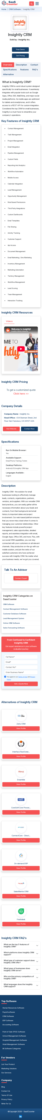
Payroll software (8, 1012)
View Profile (21, 728)
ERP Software (7, 1020)
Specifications (10, 69)
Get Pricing (20, 56)
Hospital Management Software (14, 1040)
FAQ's (35, 69)
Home (3, 9)
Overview (7, 65)
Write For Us (6, 1104)
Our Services (6, 1073)
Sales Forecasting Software (14, 628)
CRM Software (15, 9)
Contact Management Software (15, 609)
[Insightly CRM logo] (20, 23)
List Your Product (8, 1064)
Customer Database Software (14, 614)
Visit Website (11, 429)
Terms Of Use (6, 1095)
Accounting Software (10, 1025)
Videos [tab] (9, 321)
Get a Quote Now (21, 684)
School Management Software (14, 1036)
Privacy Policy (6, 1099)
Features (24, 69)
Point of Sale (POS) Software (13, 1032)
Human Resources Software (13, 1008)
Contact (34, 65)
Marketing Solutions (9, 1068)
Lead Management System (13, 618)
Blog (3, 1087)
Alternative (8, 74)
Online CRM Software (11, 623)
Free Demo (20, 49)
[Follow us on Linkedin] (20, 1116)
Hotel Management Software (13, 1044)
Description (21, 65)
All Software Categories (11, 1048)
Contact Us (5, 1091)
